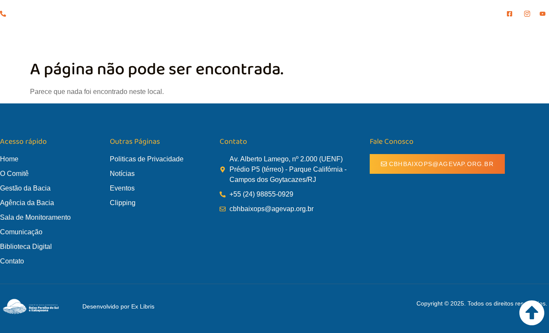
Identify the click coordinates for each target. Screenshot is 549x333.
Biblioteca (481, 42)
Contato (531, 42)
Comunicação (424, 42)
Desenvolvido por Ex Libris (118, 306)
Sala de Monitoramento (345, 42)
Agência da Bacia (260, 42)
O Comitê (133, 42)
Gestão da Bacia (190, 42)
